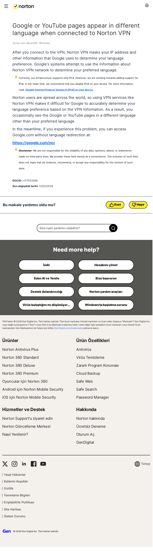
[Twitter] (5, 463)
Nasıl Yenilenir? (15, 434)
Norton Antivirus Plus (20, 349)
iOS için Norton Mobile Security (29, 397)
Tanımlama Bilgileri (17, 495)
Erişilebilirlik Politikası (19, 502)
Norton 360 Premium (20, 373)
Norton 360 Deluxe (18, 365)
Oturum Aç (85, 434)
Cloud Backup (88, 373)
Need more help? (76, 249)
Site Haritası (12, 509)
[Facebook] (33, 464)
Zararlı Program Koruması (97, 365)
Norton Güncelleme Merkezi (26, 426)
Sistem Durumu (14, 516)
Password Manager (92, 397)
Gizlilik (8, 488)
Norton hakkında (90, 418)
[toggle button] (5, 6)
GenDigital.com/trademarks (68, 328)
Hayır (141, 204)
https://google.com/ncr (33, 143)
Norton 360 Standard (20, 357)
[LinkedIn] (24, 464)
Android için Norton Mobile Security (32, 389)
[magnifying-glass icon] (113, 228)
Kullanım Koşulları (16, 481)
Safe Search (86, 389)
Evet (117, 204)
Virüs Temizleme (90, 357)
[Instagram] (14, 464)
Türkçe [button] (145, 464)
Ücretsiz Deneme (91, 426)
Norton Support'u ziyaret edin (27, 418)
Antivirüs (83, 349)
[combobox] (76, 228)
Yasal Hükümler (15, 474)
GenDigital (85, 442)
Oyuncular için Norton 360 (25, 381)
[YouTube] (43, 464)
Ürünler (10, 340)
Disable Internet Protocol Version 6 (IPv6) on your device (59, 89)
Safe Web (84, 381)
